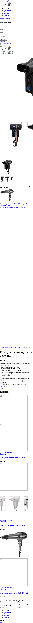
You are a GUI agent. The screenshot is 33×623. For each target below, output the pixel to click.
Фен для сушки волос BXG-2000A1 (11, 204)
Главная (2, 186)
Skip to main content (17, 1)
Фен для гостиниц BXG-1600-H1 (13, 525)
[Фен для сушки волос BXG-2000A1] (13, 557)
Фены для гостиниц (11, 186)
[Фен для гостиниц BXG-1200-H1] (13, 422)
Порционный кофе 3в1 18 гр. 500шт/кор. (13, 347)
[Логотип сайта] (7, 5)
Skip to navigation (5, 1)
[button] (3, 454)
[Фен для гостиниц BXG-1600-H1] (13, 490)
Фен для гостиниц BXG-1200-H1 (13, 458)
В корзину (3, 382)
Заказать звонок (5, 18)
